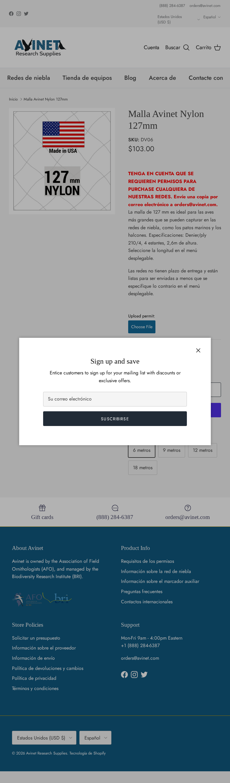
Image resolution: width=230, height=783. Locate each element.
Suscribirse (115, 419)
